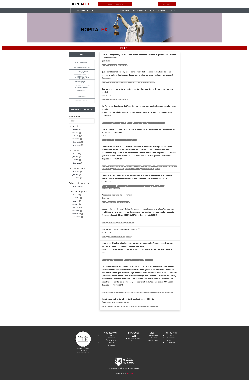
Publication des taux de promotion (117, 195)
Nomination (133, 306)
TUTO (152, 11)
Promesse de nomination (156, 123)
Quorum (161, 186)
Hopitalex (172, 342)
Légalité (110, 260)
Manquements (106, 168)
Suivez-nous (135, 341)
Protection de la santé (82, 71)
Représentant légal (122, 306)
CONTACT (173, 11)
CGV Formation (153, 340)
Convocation (121, 186)
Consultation (147, 166)
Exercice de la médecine (81, 91)
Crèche (157, 168)
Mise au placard (139, 292)
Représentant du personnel (110, 188)
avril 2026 (76, 136)
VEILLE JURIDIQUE (139, 11)
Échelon (126, 260)
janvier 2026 (77, 145)
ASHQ (145, 123)
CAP (154, 166)
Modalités (121, 222)
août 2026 (76, 153)
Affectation (116, 123)
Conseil (111, 342)
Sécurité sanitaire (81, 101)
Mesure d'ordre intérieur (133, 166)
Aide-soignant (137, 123)
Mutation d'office (118, 168)
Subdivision (149, 260)
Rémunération (106, 123)
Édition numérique (111, 340)
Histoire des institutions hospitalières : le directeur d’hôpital (128, 299)
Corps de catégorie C (137, 260)
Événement (111, 345)
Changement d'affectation (116, 166)
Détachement (122, 65)
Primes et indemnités (82, 62)
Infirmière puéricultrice (132, 168)
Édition (112, 335)
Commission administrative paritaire (138, 186)
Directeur (105, 306)
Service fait (169, 292)
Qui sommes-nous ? (134, 338)
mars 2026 (77, 139)
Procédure (81, 96)
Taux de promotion (123, 202)
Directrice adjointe (148, 168)
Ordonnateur (147, 306)
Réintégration (112, 65)
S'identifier (167, 4)
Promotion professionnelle (116, 236)
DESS (140, 306)
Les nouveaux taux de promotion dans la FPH (121, 229)
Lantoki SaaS (130, 373)
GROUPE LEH (84, 11)
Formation (111, 338)
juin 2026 (76, 129)
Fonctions (111, 140)
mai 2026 (76, 132)
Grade (104, 65)
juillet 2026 (76, 171)
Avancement (112, 186)
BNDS (172, 335)
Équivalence (130, 222)
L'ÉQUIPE (161, 11)
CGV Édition (153, 338)
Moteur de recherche (115, 4)
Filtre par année (74, 116)
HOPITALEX (124, 11)
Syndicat (154, 186)
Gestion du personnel (81, 67)
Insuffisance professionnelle (155, 292)
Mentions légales (153, 335)
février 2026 (77, 142)
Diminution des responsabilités (167, 166)
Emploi (129, 123)
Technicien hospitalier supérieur (126, 140)
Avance (128, 236)
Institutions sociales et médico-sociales (82, 86)
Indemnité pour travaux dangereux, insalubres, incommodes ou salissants (131, 82)
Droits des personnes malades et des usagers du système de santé (81, 76)
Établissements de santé (81, 81)
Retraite (129, 292)
